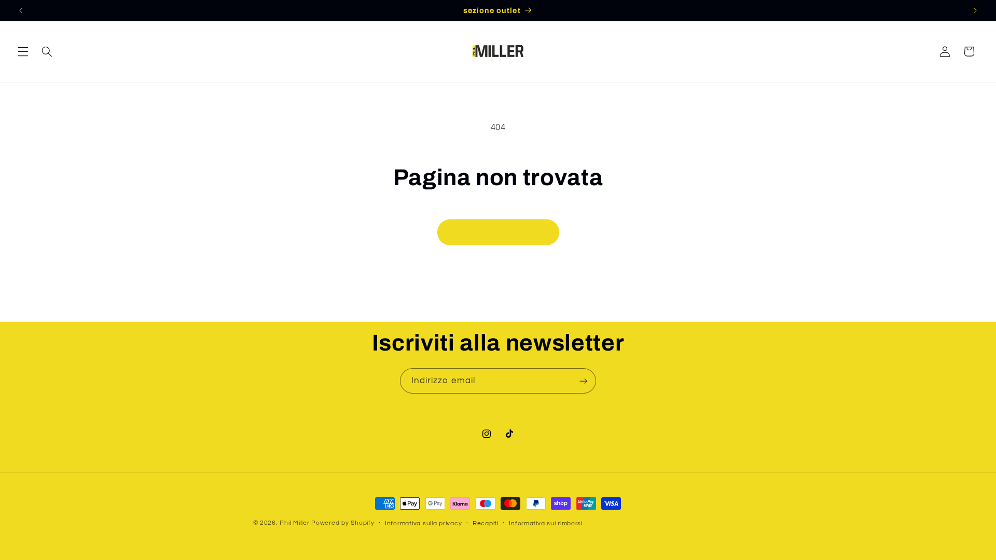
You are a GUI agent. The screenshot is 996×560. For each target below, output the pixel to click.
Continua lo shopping (498, 232)
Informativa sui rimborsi (546, 523)
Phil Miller (294, 523)
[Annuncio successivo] (975, 10)
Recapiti (486, 523)
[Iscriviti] (584, 381)
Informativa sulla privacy (423, 523)
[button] (23, 51)
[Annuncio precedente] (20, 10)
